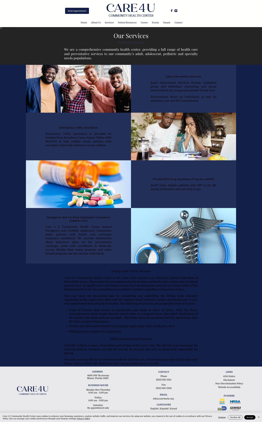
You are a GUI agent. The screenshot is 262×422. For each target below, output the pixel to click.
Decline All (235, 417)
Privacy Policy (83, 419)
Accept (250, 417)
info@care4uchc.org (163, 398)
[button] (96, 22)
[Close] (258, 417)
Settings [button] (222, 417)
